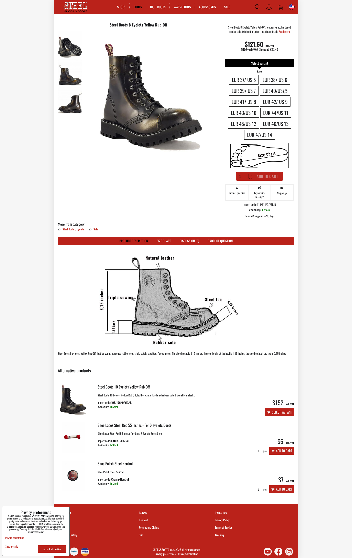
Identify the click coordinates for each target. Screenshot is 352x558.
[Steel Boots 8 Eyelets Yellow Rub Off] (70, 44)
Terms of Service (223, 527)
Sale (96, 229)
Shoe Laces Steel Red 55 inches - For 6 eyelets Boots (134, 425)
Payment (143, 520)
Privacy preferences (165, 554)
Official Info (221, 513)
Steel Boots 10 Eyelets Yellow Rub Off (124, 387)
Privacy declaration (188, 554)
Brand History (70, 535)
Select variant (281, 412)
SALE (227, 6)
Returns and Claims (149, 527)
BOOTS (138, 6)
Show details (11, 546)
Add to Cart (267, 176)
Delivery (143, 513)
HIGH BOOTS (158, 6)
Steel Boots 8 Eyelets (74, 229)
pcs (265, 451)
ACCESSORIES (207, 6)
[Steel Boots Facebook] (278, 552)
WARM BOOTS (182, 6)
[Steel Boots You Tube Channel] (268, 552)
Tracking (219, 535)
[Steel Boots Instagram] (289, 552)
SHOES (121, 6)
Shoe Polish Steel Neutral (115, 464)
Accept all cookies (52, 549)
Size (141, 535)
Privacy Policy (222, 520)
